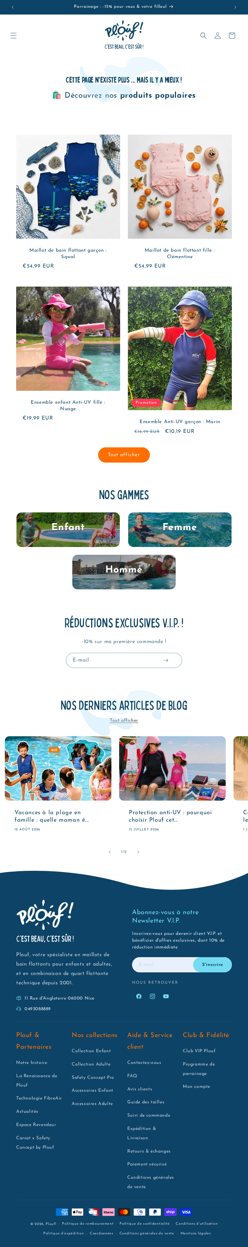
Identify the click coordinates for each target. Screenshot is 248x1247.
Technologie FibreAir (39, 1098)
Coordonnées (101, 1233)
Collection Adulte (91, 1064)
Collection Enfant (91, 1051)
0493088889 (38, 1009)
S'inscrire (212, 965)
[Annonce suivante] (235, 7)
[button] (13, 35)
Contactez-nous (144, 1062)
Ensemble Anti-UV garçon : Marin (180, 422)
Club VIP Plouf (199, 1051)
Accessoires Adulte (92, 1103)
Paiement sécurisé (147, 1164)
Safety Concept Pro (93, 1077)
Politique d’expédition (63, 1233)
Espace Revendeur (36, 1124)
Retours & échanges (149, 1151)
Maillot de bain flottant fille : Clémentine (180, 253)
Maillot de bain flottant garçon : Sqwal (68, 253)
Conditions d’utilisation (197, 1224)
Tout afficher (124, 455)
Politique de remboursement (87, 1224)
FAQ (132, 1076)
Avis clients (139, 1089)
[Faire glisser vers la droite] (138, 852)
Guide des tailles (145, 1102)
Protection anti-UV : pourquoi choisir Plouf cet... (170, 816)
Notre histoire (31, 1062)
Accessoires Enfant (92, 1090)
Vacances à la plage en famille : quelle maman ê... (51, 816)
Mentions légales (196, 1233)
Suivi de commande (148, 1115)
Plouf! (51, 1224)
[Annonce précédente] (12, 7)
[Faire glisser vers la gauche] (110, 852)
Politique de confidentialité (144, 1224)
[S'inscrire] (166, 660)
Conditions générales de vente (146, 1233)
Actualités (27, 1111)
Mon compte (196, 1086)
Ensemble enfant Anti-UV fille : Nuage (68, 405)
